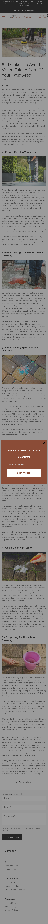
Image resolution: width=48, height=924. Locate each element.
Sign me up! (24, 472)
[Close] (44, 443)
